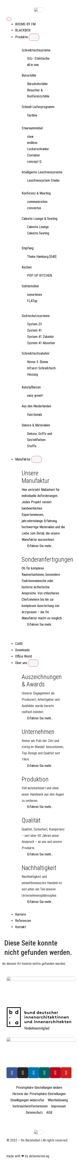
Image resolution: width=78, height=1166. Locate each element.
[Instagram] (22, 1072)
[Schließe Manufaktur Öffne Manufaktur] (36, 459)
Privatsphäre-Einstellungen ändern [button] (39, 1087)
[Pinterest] (55, 1072)
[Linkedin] (33, 1072)
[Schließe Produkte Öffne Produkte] (34, 37)
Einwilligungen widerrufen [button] (27, 1100)
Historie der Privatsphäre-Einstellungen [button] (39, 1094)
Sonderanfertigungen (47, 559)
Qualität (31, 820)
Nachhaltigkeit (39, 868)
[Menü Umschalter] (8, 19)
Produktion (35, 779)
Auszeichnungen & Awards (42, 680)
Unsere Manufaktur (35, 476)
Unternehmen (38, 731)
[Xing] (44, 1072)
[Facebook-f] (11, 1072)
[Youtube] (66, 1072)
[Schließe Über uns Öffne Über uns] (33, 662)
